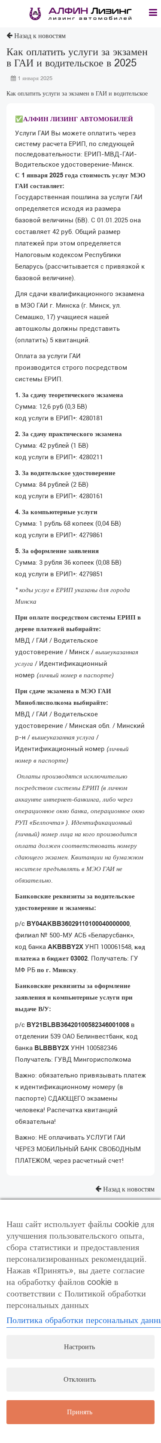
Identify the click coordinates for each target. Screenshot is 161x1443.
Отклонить (80, 1379)
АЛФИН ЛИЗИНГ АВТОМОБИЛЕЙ (78, 119)
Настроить (79, 1347)
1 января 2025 (34, 78)
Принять (79, 1412)
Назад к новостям (39, 36)
